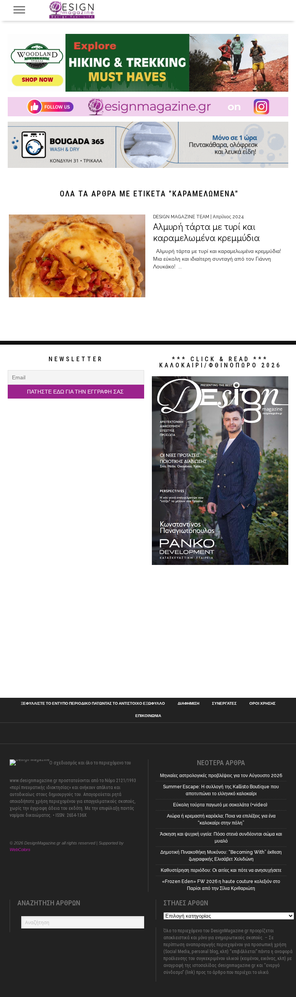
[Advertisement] (76, 628)
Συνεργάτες (224, 703)
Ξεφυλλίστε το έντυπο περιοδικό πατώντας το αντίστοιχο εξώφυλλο (93, 703)
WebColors (20, 849)
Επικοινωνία (148, 716)
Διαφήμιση (188, 703)
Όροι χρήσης (262, 703)
